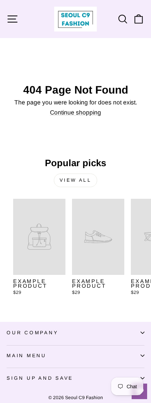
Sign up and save (40, 378)
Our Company (32, 332)
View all (76, 180)
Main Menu (26, 355)
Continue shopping (75, 112)
